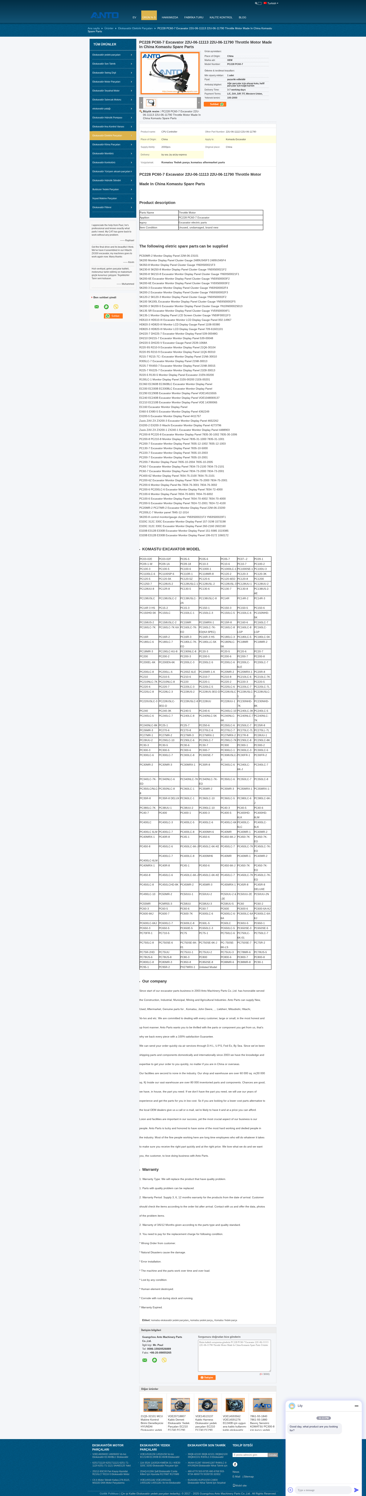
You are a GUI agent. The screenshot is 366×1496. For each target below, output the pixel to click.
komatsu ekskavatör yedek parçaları (170, 1320)
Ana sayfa (94, 28)
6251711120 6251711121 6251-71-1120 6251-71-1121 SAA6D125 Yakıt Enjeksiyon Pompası (111, 1465)
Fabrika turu (193, 17)
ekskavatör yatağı (101, 108)
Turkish (271, 3)
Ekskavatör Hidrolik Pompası (107, 117)
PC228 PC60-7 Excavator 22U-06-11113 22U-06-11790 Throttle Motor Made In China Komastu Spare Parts (172, 115)
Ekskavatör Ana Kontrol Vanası (108, 126)
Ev (134, 17)
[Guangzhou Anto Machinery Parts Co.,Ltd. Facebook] (235, 1465)
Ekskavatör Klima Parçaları (106, 144)
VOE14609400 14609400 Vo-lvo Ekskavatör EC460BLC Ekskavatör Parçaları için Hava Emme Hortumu (110, 1457)
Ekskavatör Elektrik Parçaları (135, 28)
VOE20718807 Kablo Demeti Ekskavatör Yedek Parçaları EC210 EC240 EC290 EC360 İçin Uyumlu (179, 1425)
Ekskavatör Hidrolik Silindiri (106, 180)
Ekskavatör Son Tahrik (104, 63)
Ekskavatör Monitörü (103, 153)
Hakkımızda (170, 17)
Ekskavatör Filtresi (101, 207)
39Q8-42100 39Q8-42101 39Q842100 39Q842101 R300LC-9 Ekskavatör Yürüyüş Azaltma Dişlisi (208, 1457)
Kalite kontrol (221, 17)
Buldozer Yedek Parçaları (105, 189)
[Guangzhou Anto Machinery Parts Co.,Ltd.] (108, 15)
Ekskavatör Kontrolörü (103, 162)
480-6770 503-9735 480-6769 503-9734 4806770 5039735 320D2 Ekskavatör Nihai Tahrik (206, 1474)
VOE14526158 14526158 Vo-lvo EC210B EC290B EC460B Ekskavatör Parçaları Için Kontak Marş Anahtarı (160, 1457)
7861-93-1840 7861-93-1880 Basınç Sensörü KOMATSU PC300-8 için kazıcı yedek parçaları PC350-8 (262, 1425)
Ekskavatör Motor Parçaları (106, 81)
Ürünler (108, 28)
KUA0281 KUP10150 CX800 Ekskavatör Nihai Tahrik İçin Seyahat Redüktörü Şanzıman (207, 1483)
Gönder (273, 1455)
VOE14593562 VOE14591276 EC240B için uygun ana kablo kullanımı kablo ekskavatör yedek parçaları (234, 1425)
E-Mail (236, 1476)
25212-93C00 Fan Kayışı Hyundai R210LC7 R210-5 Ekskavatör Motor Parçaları (110, 1474)
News (236, 1471)
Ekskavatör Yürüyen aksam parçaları (111, 171)
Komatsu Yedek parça (225, 1320)
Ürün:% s (149, 17)
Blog (242, 17)
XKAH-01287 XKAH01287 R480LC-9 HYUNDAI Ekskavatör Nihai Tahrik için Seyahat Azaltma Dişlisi (207, 1465)
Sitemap (249, 1476)
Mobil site (241, 1485)
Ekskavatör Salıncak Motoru (106, 99)
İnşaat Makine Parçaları (104, 198)
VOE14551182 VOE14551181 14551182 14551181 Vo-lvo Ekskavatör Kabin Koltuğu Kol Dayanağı (160, 1483)
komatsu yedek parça (201, 1320)
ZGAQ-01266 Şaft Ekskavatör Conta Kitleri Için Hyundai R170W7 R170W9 (159, 1473)
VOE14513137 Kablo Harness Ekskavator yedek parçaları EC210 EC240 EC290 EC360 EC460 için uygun (206, 1426)
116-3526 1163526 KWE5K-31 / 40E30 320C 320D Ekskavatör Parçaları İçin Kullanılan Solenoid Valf (160, 1465)
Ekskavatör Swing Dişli (104, 72)
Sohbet (214, 104)
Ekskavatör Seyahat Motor (106, 90)
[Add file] (290, 1490)
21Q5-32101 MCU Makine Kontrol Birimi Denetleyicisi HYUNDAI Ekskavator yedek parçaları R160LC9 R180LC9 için (152, 1426)
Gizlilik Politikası (109, 1493)
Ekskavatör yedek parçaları (106, 54)
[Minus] (356, 1406)
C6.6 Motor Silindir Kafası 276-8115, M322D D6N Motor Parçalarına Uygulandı (111, 1483)
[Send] (356, 1490)
